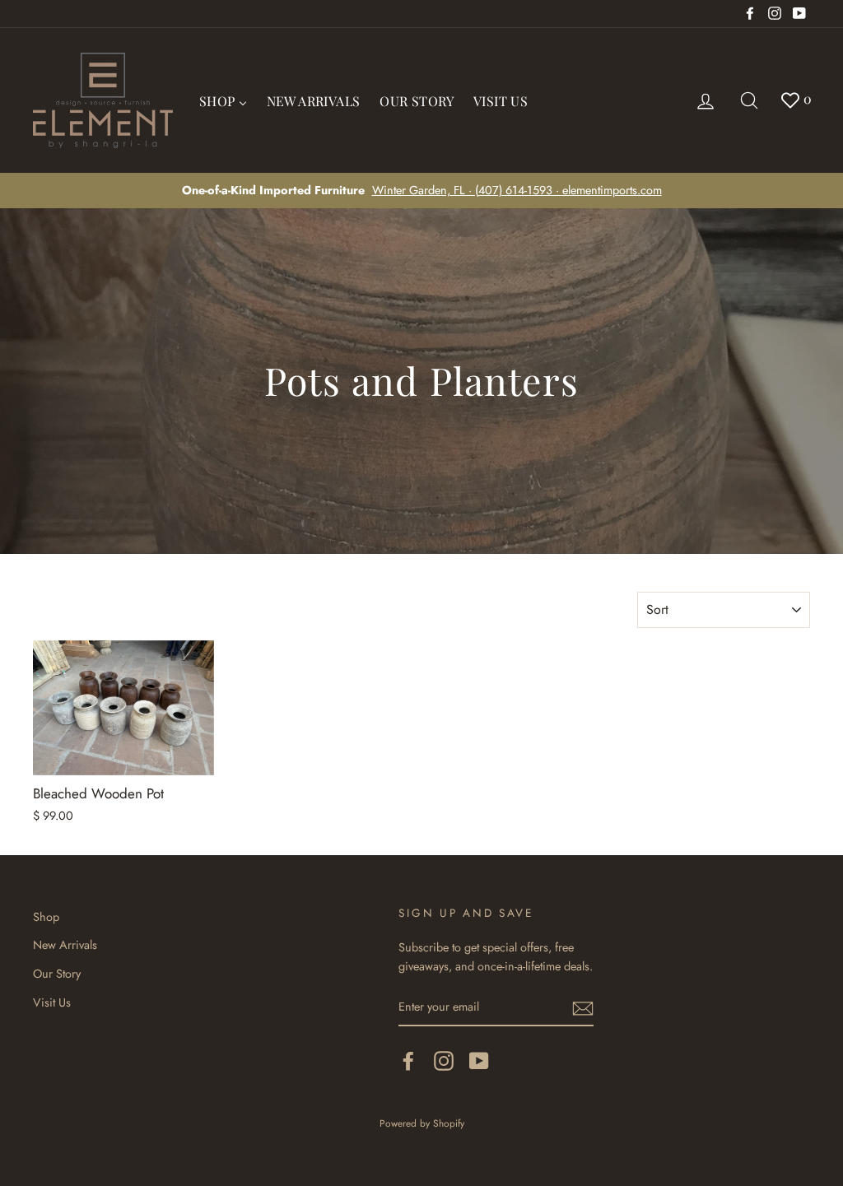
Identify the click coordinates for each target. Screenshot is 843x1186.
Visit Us (52, 1002)
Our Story (57, 973)
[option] (421, 190)
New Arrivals (65, 945)
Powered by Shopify (422, 1123)
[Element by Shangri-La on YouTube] (479, 1061)
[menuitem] (223, 100)
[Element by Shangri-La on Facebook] (408, 1061)
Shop (46, 917)
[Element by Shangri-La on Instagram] (444, 1061)
